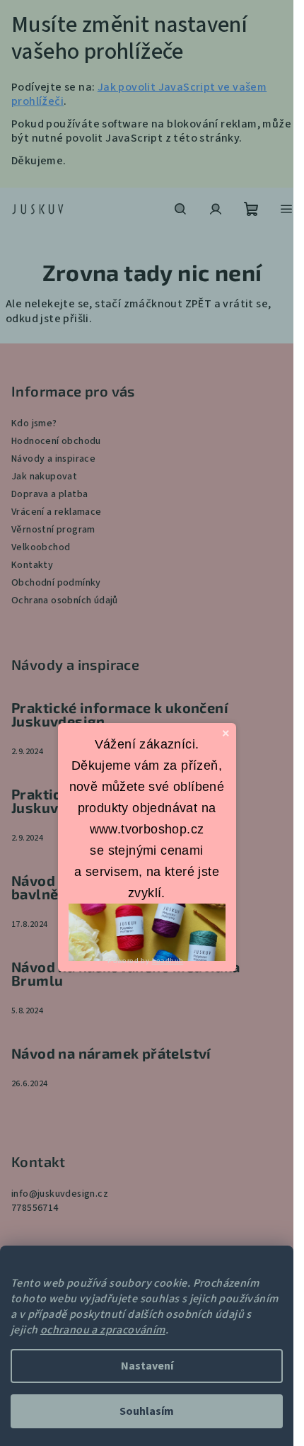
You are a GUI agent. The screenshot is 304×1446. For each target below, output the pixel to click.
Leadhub (168, 960)
